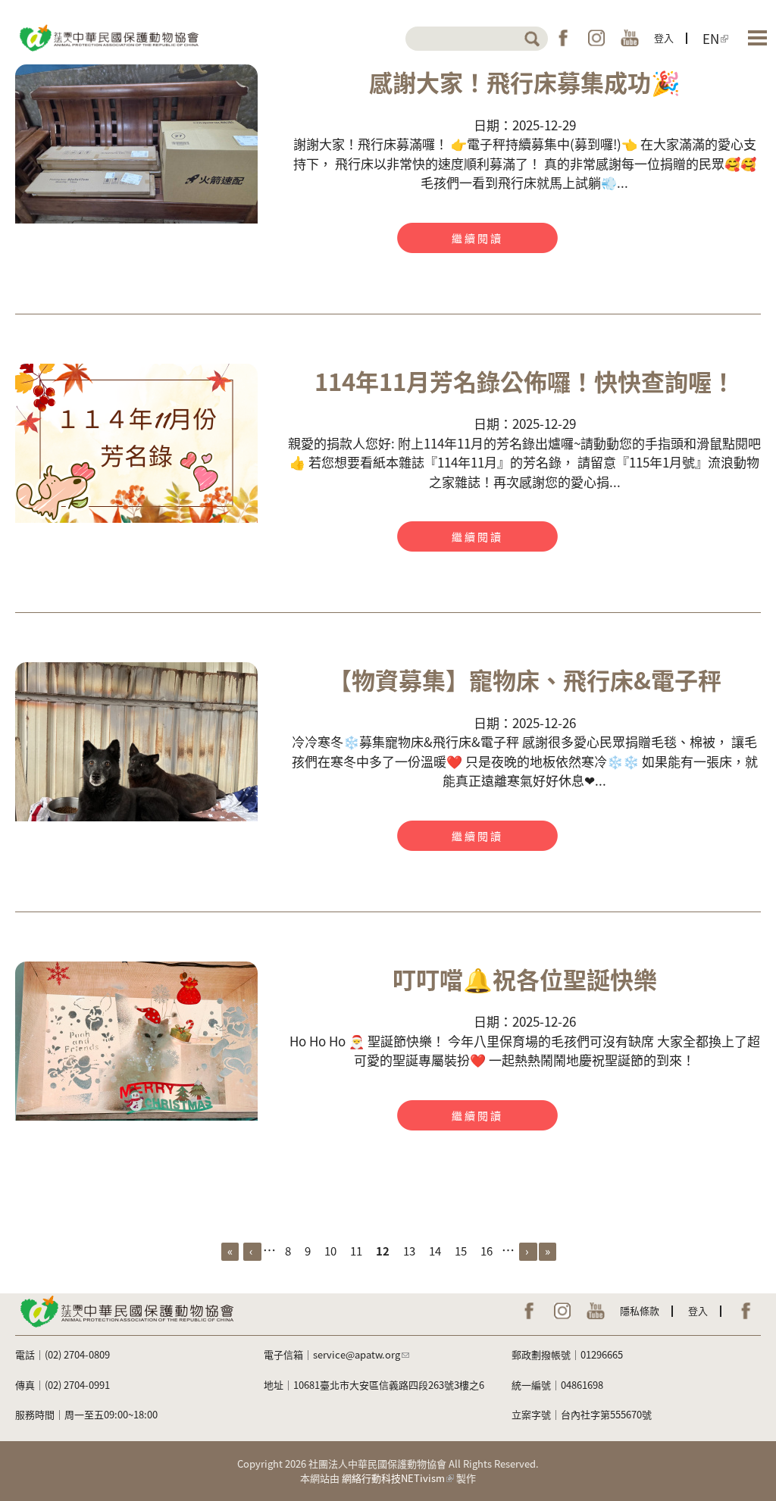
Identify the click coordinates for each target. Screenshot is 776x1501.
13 (409, 1251)
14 (435, 1251)
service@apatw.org (356, 1354)
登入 (664, 37)
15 (461, 1251)
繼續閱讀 (477, 237)
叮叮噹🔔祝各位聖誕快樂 (525, 979)
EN (710, 38)
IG (596, 38)
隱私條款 (639, 1310)
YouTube (630, 38)
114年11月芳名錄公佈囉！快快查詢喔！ (524, 381)
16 (486, 1251)
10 (330, 1251)
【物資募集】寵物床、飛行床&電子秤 (524, 679)
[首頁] (108, 36)
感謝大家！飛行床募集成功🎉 (525, 81)
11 (356, 1251)
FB (563, 38)
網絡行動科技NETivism (393, 1478)
